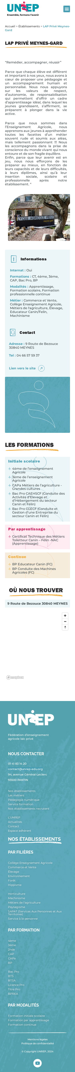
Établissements (29, 26)
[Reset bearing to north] (65, 627)
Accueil (10, 26)
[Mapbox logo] (15, 677)
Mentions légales (38, 1039)
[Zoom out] (65, 621)
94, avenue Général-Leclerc (27, 774)
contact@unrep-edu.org (25, 769)
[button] (66, 9)
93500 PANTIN (18, 780)
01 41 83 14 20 (17, 763)
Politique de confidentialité (37, 1043)
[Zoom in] (65, 616)
